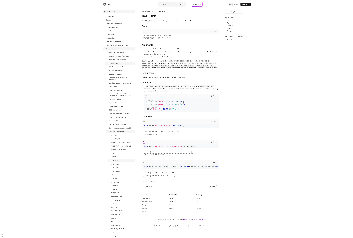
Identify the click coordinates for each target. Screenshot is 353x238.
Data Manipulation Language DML (120, 128)
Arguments (230, 23)
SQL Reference (113, 63)
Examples (230, 31)
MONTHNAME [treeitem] (115, 225)
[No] (231, 39)
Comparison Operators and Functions (118, 78)
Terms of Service (198, 219)
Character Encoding (115, 90)
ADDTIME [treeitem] (113, 135)
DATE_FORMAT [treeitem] (115, 164)
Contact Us (199, 198)
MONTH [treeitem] (113, 222)
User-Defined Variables (116, 99)
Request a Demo (147, 201)
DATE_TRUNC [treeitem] (115, 171)
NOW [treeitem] (112, 232)
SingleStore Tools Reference (117, 59)
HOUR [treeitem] (112, 204)
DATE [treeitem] (112, 153)
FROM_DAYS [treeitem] (114, 193)
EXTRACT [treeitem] (113, 189)
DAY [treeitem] (111, 175)
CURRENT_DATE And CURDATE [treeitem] (121, 142)
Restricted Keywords (116, 103)
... (155, 11)
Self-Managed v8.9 (147, 11)
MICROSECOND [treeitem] (115, 214)
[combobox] (230, 4)
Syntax (229, 20)
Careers (198, 205)
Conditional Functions (116, 121)
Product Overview (147, 198)
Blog (197, 201)
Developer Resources (113, 41)
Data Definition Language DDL (119, 124)
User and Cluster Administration (117, 45)
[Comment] (235, 39)
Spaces (171, 201)
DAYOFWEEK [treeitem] (114, 182)
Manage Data (110, 38)
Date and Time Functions (117, 132)
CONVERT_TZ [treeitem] (115, 139)
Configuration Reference (116, 52)
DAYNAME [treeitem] (113, 178)
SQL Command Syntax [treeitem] (116, 67)
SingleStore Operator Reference (118, 56)
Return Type (230, 25)
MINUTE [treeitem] (113, 218)
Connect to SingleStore (114, 23)
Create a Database (112, 27)
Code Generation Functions (118, 117)
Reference (109, 49)
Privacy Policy (187, 219)
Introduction (110, 16)
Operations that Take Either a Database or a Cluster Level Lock (120, 94)
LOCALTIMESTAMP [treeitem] (116, 211)
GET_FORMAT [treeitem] (115, 200)
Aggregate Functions (116, 106)
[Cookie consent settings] (2, 236)
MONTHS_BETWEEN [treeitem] (117, 229)
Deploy (108, 20)
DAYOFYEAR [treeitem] (114, 186)
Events (171, 205)
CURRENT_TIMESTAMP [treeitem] (118, 150)
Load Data (109, 31)
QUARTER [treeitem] (113, 236)
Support (144, 208)
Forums (171, 198)
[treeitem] (119, 16)
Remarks (229, 28)
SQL (146, 96)
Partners (198, 208)
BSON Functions (114, 110)
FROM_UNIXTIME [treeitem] (116, 196)
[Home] (107, 4)
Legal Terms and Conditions (198, 226)
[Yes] (227, 39)
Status (144, 211)
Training (171, 208)
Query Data (110, 34)
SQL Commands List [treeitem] (116, 70)
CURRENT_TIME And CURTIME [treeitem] (120, 146)
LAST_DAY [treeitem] (114, 207)
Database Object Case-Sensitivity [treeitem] (120, 83)
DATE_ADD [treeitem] (114, 160)
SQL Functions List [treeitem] (115, 74)
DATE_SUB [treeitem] (114, 168)
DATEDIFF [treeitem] (113, 157)
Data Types (113, 87)
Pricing (144, 205)
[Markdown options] (227, 11)
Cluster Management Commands (120, 114)
